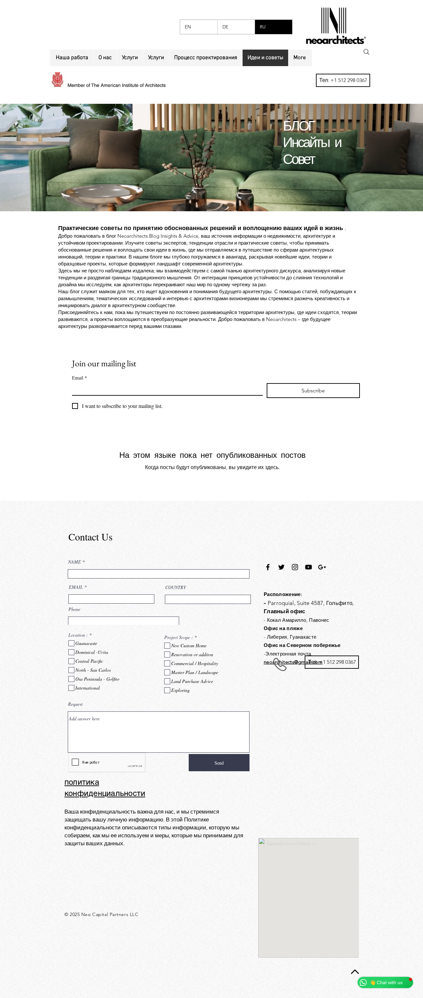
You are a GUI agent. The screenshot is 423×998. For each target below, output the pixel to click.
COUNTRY (175, 587)
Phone (74, 609)
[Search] (366, 52)
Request (75, 704)
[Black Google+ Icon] (322, 567)
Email (79, 377)
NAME (74, 562)
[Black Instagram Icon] (295, 567)
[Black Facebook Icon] (268, 567)
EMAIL (76, 587)
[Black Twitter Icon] (281, 567)
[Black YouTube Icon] (308, 567)
